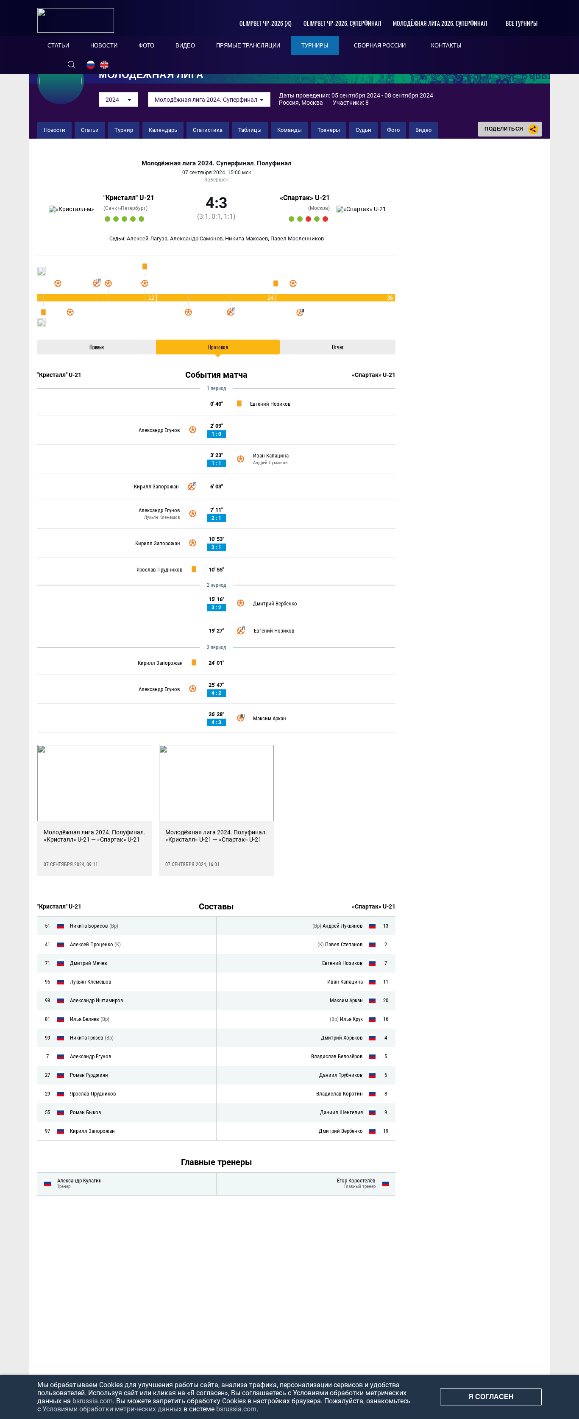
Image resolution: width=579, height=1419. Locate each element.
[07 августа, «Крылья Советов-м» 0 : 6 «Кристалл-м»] (107, 219)
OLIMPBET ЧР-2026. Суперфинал (342, 23)
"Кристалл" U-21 (128, 197)
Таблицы (250, 130)
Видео (423, 130)
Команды (289, 130)
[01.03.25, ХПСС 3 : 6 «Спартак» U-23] (291, 219)
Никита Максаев (246, 238)
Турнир (123, 130)
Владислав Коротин (339, 1093)
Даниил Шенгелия (341, 1112)
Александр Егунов (159, 430)
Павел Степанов (344, 944)
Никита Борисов (89, 926)
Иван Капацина (271, 455)
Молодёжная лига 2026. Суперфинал (440, 23)
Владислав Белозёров (337, 1056)
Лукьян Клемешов (162, 517)
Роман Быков (85, 1112)
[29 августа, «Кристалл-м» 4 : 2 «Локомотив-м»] (141, 219)
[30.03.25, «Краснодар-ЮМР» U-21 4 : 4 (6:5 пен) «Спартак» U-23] (325, 219)
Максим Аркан (269, 718)
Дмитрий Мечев (88, 963)
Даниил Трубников (341, 1075)
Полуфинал (274, 163)
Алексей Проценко (92, 944)
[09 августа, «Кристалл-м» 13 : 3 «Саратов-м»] (124, 219)
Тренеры (328, 130)
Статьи (90, 130)
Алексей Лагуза (147, 238)
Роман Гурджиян (89, 1075)
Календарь (163, 130)
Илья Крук (351, 1019)
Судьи (363, 130)
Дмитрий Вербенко (275, 603)
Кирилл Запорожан (156, 486)
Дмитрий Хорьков (342, 1037)
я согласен (491, 1396)
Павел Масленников (297, 238)
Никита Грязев (87, 1037)
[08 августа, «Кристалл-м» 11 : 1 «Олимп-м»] (116, 219)
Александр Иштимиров (96, 1000)
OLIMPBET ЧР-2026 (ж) (265, 23)
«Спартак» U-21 (305, 197)
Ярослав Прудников (159, 569)
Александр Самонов (196, 238)
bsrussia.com (92, 1401)
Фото (393, 130)
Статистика (208, 130)
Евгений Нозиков (270, 404)
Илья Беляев (85, 1019)
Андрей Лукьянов (270, 463)
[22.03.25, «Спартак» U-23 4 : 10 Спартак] (308, 219)
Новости (54, 130)
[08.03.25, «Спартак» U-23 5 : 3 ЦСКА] (300, 219)
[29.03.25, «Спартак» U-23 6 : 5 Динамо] (317, 219)
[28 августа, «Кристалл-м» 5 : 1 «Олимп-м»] (133, 219)
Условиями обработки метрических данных (112, 1409)
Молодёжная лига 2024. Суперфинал (198, 163)
